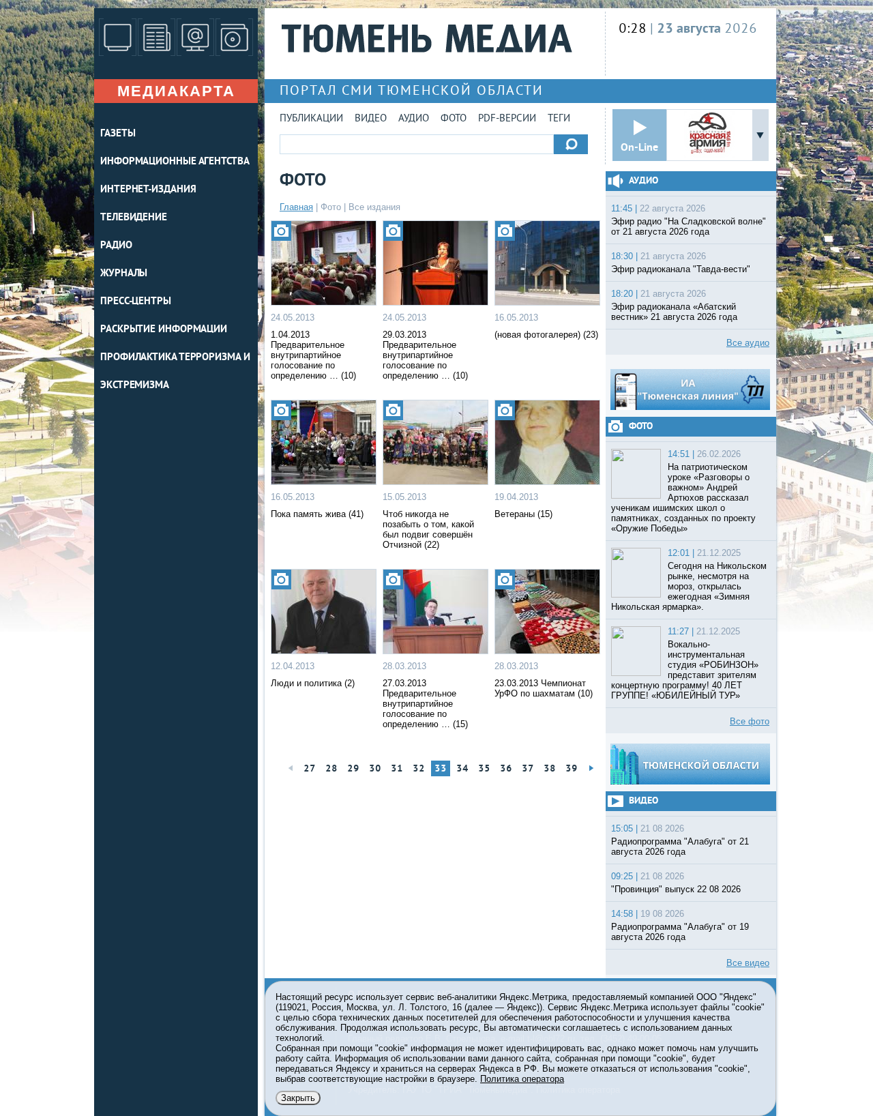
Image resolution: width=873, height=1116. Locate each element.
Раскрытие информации (163, 329)
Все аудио (747, 343)
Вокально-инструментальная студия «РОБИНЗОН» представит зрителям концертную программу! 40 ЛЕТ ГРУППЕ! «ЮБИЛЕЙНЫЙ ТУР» (684, 670)
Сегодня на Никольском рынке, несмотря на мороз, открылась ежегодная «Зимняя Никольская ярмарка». (689, 586)
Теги (559, 119)
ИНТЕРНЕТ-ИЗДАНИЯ (148, 189)
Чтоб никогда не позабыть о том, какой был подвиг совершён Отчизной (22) (428, 529)
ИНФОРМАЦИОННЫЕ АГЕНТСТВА (175, 162)
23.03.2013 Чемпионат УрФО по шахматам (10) (543, 688)
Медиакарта (176, 91)
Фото (454, 119)
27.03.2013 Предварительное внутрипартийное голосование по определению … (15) (425, 703)
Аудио (413, 119)
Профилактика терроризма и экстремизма (175, 371)
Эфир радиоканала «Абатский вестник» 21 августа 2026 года (674, 312)
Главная (296, 207)
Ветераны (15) (523, 514)
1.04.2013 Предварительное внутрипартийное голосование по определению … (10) (313, 355)
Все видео (747, 963)
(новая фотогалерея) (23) (546, 334)
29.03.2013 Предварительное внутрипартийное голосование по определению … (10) (425, 355)
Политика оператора (522, 1079)
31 (397, 769)
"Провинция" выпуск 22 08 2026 (676, 889)
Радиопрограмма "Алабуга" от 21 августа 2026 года (680, 846)
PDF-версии (507, 119)
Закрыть (298, 1098)
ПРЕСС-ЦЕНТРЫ (135, 301)
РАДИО (116, 245)
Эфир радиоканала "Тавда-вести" (680, 269)
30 (375, 769)
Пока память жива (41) (317, 514)
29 (353, 769)
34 (462, 769)
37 (528, 769)
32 (419, 769)
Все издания (374, 207)
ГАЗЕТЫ (117, 134)
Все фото (749, 721)
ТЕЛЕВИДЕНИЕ (133, 217)
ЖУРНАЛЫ (123, 273)
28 (331, 769)
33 (440, 769)
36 (506, 769)
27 (310, 769)
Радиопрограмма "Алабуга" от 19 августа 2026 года (680, 932)
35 (484, 769)
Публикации (311, 119)
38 (550, 769)
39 (571, 769)
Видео (371, 119)
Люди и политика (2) (313, 683)
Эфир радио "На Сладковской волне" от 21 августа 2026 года (688, 226)
